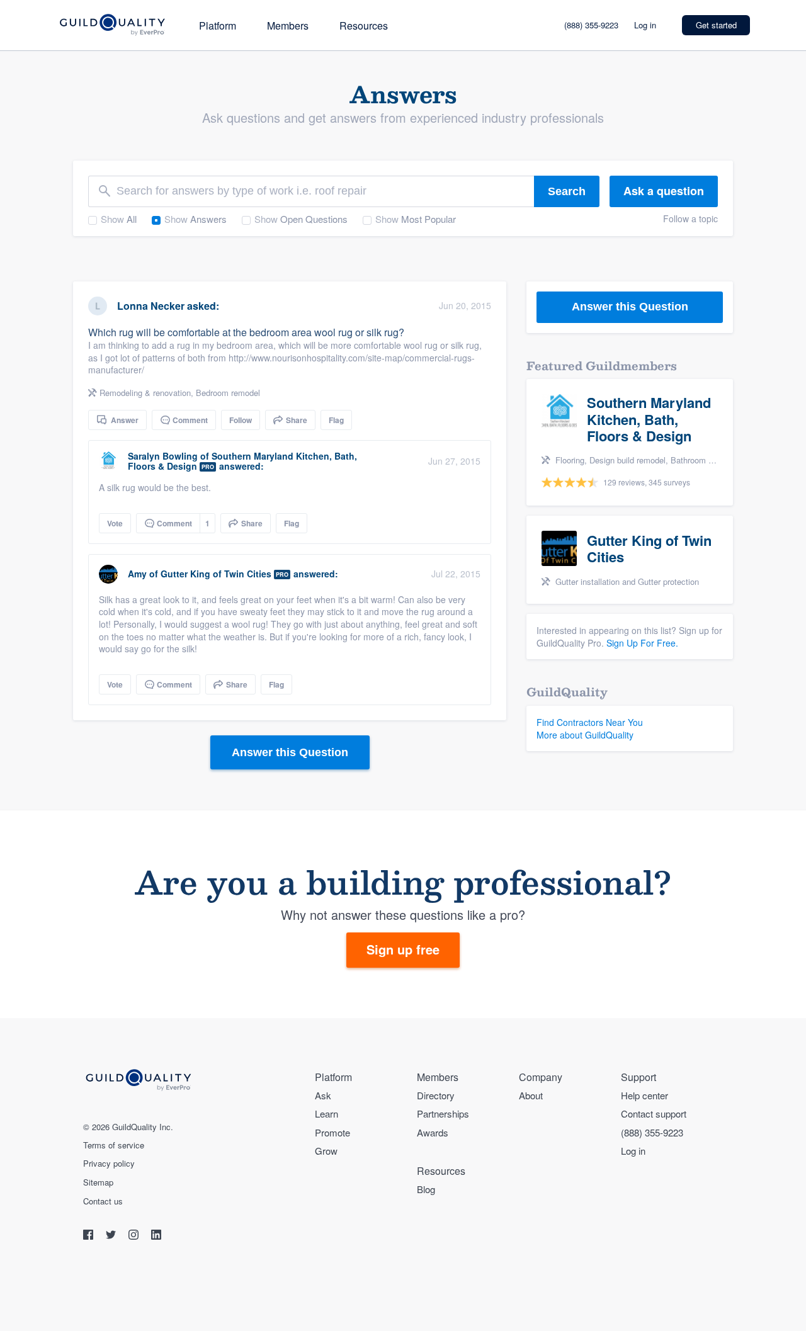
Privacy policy (109, 1163)
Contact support (653, 1113)
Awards (432, 1132)
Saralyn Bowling (163, 456)
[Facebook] (89, 1236)
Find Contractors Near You (589, 722)
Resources (363, 25)
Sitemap (98, 1182)
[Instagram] (134, 1236)
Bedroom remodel (228, 393)
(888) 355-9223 (591, 25)
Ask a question (663, 191)
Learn (326, 1113)
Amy (138, 573)
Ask (323, 1095)
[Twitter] (112, 1236)
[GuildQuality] (111, 25)
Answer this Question (290, 752)
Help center (644, 1095)
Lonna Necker (150, 305)
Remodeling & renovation (145, 393)
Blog (426, 1189)
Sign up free (403, 949)
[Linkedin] (156, 1236)
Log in (645, 25)
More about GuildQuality (584, 734)
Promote (332, 1132)
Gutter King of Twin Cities (216, 573)
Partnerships (443, 1113)
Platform (217, 25)
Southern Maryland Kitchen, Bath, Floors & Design (242, 461)
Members (288, 25)
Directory (436, 1095)
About (531, 1095)
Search (567, 191)
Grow (326, 1150)
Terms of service (113, 1145)
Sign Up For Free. (642, 643)
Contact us (103, 1201)
